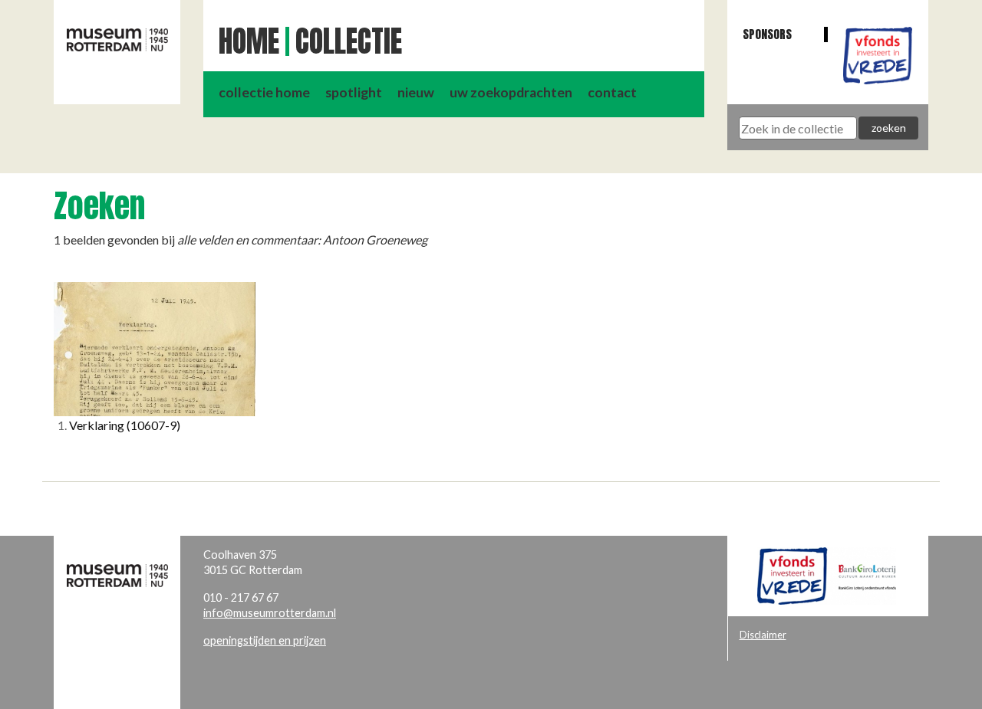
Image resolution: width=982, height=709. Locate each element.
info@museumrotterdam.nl (269, 612)
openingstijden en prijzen (264, 640)
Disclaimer (763, 635)
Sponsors (767, 34)
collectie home (264, 92)
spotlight (353, 92)
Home (249, 41)
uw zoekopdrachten (511, 92)
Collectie (348, 41)
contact (612, 92)
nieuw (415, 92)
